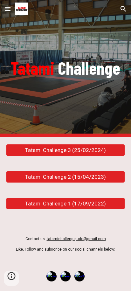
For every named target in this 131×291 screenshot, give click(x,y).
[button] (7, 8)
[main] (65, 68)
